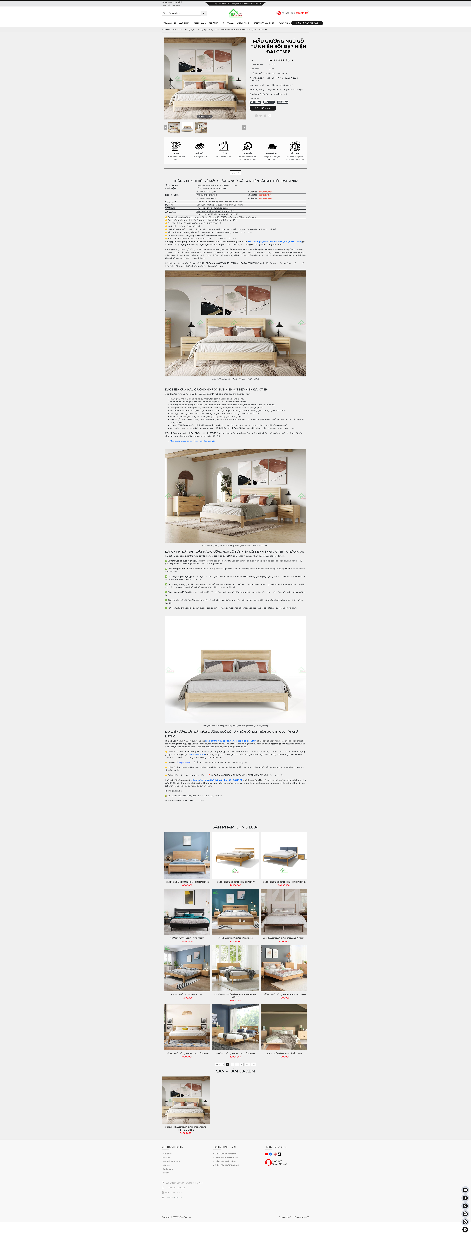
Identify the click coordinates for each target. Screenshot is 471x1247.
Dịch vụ (166, 1157)
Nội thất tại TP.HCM (171, 1161)
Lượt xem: (254, 69)
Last (253, 1064)
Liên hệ (166, 1173)
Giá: (251, 60)
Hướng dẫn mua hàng (171, 5)
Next (247, 1064)
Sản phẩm (199, 23)
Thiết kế (213, 23)
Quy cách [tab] (235, 173)
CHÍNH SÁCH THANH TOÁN (226, 1157)
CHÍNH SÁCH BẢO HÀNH (225, 1161)
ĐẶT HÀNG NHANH (263, 108)
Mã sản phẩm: (256, 65)
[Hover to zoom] (205, 78)
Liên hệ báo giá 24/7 (307, 23)
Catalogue (243, 23)
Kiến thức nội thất (263, 23)
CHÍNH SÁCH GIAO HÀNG (226, 1154)
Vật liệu (166, 1165)
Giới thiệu (184, 23)
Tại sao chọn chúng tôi (171, 2)
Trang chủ (170, 23)
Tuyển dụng (168, 1169)
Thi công (228, 23)
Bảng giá (283, 23)
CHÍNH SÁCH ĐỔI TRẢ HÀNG (227, 1165)
